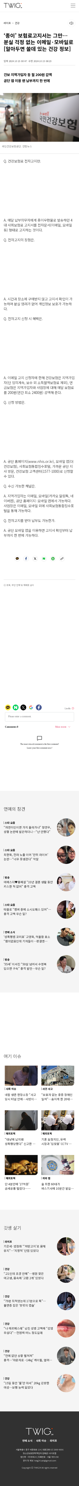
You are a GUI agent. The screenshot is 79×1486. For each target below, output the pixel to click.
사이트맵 (52, 1453)
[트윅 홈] (13, 5)
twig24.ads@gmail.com (45, 1460)
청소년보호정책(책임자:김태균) (35, 1453)
